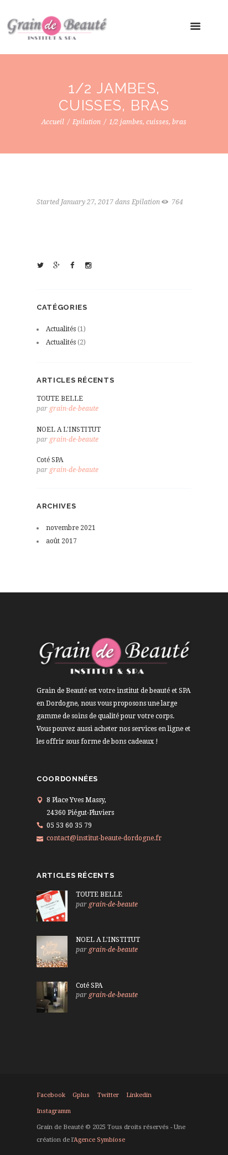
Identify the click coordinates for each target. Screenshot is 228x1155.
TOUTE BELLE (60, 398)
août (61, 541)
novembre (71, 528)
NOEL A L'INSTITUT (69, 429)
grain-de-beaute (74, 408)
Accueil (53, 122)
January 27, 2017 (87, 202)
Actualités (61, 329)
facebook (51, 1095)
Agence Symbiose (99, 1139)
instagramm (54, 1111)
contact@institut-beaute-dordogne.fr (104, 838)
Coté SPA (50, 460)
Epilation (86, 122)
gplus (81, 1095)
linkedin (139, 1095)
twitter (108, 1095)
